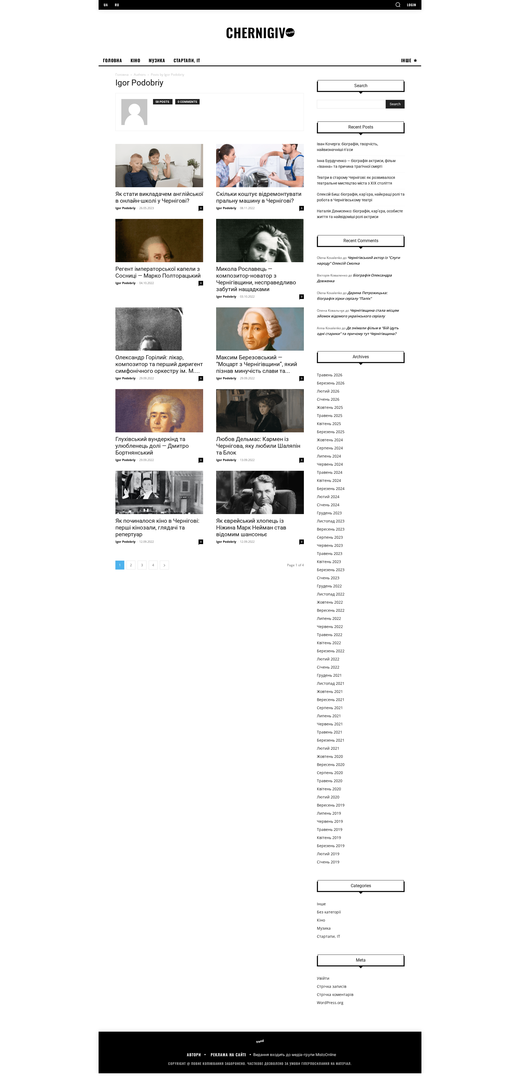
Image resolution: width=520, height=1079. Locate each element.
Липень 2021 (329, 715)
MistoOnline (326, 1054)
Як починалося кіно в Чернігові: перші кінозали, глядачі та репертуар (157, 528)
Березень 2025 (330, 431)
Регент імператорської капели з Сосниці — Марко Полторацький (158, 272)
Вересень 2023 (330, 529)
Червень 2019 (330, 821)
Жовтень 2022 (330, 602)
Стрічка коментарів (335, 994)
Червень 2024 (330, 464)
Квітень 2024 (329, 480)
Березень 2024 (330, 488)
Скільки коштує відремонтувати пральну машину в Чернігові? (258, 197)
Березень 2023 (330, 569)
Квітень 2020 (329, 788)
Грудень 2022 (329, 585)
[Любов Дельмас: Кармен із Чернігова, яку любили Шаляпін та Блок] (260, 410)
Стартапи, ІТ (328, 936)
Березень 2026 (330, 383)
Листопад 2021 (330, 683)
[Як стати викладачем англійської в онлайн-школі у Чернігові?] (159, 165)
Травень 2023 (329, 553)
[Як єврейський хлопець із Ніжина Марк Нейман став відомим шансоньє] (260, 492)
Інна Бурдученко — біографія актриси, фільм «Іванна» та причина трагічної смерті (356, 164)
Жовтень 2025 (330, 407)
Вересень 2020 (330, 764)
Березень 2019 (330, 845)
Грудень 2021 (329, 675)
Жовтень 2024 (330, 439)
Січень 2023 (328, 577)
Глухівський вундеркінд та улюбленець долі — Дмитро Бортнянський (152, 446)
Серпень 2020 (330, 772)
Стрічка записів (331, 986)
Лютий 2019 (328, 853)
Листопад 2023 (330, 521)
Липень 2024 (329, 456)
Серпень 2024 (330, 447)
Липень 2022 (329, 618)
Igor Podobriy (125, 208)
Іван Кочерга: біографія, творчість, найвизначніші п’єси (347, 147)
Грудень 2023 (329, 512)
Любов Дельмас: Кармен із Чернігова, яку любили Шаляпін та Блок (258, 446)
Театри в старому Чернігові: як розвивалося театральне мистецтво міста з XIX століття (356, 180)
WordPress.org (330, 1002)
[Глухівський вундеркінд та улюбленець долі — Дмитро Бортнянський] (159, 410)
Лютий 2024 (328, 496)
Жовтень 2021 (330, 691)
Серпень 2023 (330, 537)
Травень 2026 (329, 374)
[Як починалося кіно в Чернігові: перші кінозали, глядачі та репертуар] (159, 492)
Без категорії (329, 911)
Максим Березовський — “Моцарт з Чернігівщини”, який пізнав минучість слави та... (256, 364)
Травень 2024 (329, 472)
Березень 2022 (330, 650)
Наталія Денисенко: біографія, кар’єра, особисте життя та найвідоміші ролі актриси (360, 214)
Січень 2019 (328, 861)
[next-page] (164, 565)
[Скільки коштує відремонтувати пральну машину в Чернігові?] (260, 165)
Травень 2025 (329, 415)
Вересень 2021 (330, 699)
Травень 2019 (329, 829)
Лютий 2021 (328, 748)
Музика (324, 928)
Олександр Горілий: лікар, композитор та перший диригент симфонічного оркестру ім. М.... (159, 364)
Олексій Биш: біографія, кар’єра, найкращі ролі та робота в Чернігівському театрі (361, 197)
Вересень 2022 (330, 610)
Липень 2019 (329, 813)
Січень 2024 (328, 504)
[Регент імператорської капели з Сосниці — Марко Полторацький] (159, 240)
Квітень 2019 (329, 837)
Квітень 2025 (329, 423)
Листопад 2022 (330, 594)
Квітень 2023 (329, 561)
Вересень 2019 (330, 805)
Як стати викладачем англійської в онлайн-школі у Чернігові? (159, 197)
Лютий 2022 (328, 659)
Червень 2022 (330, 626)
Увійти (323, 978)
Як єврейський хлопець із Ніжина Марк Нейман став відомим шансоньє (251, 528)
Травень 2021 (329, 732)
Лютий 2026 (328, 391)
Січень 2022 (328, 667)
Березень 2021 (330, 740)
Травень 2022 (329, 634)
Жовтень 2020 (330, 756)
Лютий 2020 (328, 797)
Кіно (321, 920)
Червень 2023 (330, 545)
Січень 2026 (328, 399)
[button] (398, 4)
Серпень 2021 (330, 707)
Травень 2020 (329, 780)
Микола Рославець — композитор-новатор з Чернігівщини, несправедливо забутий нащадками (256, 279)
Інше (321, 903)
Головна (122, 74)
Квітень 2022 (329, 642)
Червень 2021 (330, 723)
